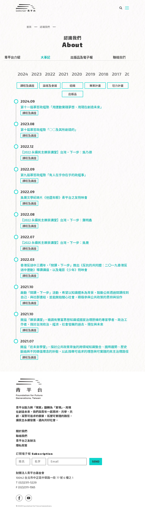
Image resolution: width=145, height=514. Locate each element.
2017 (116, 74)
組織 (72, 85)
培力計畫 (117, 85)
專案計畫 (95, 85)
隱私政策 (21, 445)
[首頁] (25, 8)
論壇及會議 (50, 85)
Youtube (28, 498)
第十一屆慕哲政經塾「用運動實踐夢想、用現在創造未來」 (62, 107)
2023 (36, 74)
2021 (63, 74)
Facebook (19, 498)
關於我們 (21, 431)
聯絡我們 (119, 57)
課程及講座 (29, 113)
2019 (90, 74)
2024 (23, 74)
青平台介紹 (12, 57)
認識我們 (45, 27)
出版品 (72, 94)
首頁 (29, 27)
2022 (50, 74)
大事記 (45, 57)
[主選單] (127, 8)
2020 (77, 74)
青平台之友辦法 (26, 440)
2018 (103, 74)
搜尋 (120, 8)
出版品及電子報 (81, 57)
